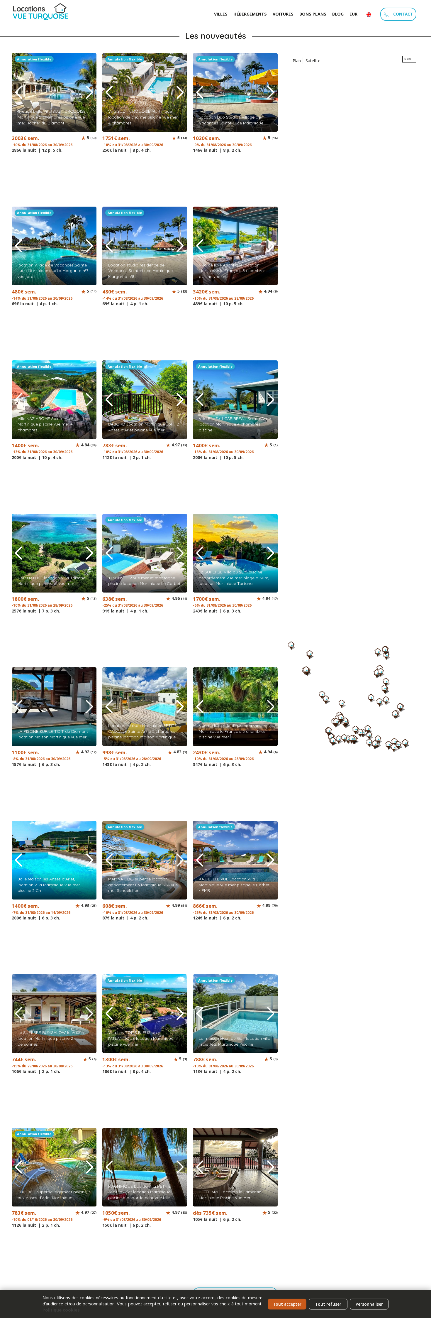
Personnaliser (369, 1304)
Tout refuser (328, 1304)
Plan (297, 60)
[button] (90, 92)
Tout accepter (287, 1304)
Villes (221, 14)
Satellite (313, 60)
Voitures (283, 14)
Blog (338, 14)
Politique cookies (61, 1310)
